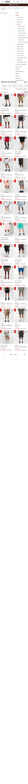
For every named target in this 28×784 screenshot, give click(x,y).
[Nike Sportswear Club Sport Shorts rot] (7, 272)
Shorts (18, 24)
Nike (10, 86)
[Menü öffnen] (2, 2)
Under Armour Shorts (23, 42)
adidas (15, 86)
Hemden (18, 69)
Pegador (4, 86)
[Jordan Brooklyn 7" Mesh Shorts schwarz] (7, 294)
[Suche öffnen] (14, 2)
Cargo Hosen (20, 19)
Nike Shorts (20, 40)
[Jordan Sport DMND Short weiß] (7, 208)
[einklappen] (14, 15)
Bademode (18, 78)
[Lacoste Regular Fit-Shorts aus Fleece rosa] (7, 186)
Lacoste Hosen (20, 55)
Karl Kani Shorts (22, 33)
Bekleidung (16, 8)
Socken (17, 75)
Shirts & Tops (19, 66)
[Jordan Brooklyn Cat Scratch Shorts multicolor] (7, 315)
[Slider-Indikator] (6, 106)
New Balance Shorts (23, 37)
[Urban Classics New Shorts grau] (7, 337)
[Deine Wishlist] (22, 2)
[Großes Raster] (27, 82)
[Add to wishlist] (12, 95)
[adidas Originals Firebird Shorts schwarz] (7, 100)
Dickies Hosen (20, 49)
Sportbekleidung (19, 71)
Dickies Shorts (21, 28)
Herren (9, 8)
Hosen (21, 8)
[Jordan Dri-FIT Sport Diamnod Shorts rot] (7, 143)
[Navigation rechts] (24, 354)
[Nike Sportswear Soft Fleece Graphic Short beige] (7, 122)
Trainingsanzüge (19, 80)
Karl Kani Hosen (20, 53)
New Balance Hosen (22, 57)
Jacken (17, 13)
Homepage (3, 8)
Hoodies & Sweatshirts (21, 64)
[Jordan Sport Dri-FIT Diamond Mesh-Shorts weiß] (7, 165)
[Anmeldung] (18, 2)
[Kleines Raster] (25, 82)
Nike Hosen (19, 60)
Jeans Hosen (20, 17)
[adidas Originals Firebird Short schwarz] (7, 251)
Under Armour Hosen (22, 62)
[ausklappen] (14, 13)
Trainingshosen (20, 44)
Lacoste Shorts (21, 35)
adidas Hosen (20, 46)
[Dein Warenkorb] (25, 2)
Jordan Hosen (20, 51)
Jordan (20, 86)
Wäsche (17, 73)
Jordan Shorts (21, 31)
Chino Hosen (20, 22)
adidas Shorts (21, 26)
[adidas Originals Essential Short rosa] (7, 229)
